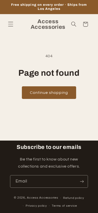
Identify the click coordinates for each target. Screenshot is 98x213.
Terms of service (64, 205)
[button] (10, 24)
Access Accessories (42, 198)
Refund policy (73, 198)
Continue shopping (49, 93)
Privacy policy (36, 205)
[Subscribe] (82, 181)
